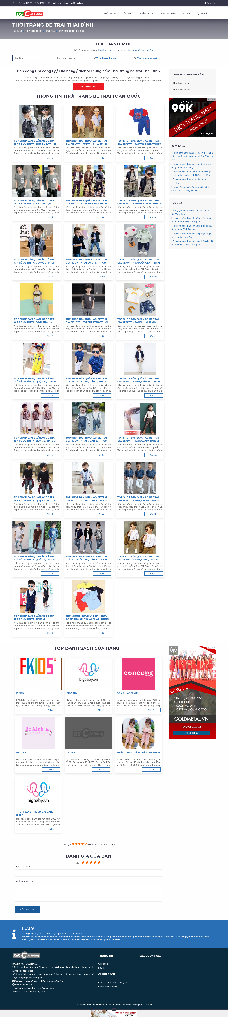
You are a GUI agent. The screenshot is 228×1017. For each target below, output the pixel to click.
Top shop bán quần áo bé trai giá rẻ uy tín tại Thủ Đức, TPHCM (35, 142)
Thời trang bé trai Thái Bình (71, 31)
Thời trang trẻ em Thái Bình (140, 50)
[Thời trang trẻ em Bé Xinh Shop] (138, 733)
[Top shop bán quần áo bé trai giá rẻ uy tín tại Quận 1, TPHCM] (140, 537)
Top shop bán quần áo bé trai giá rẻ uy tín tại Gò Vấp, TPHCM (34, 261)
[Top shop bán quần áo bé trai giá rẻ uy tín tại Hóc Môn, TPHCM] (140, 181)
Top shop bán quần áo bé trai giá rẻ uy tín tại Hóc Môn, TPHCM (139, 202)
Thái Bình (50, 31)
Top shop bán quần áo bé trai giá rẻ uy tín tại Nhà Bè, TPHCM (86, 202)
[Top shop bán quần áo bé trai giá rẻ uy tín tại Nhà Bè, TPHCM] (88, 181)
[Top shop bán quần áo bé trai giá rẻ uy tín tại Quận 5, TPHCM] (88, 478)
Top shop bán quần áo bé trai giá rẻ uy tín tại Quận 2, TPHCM (86, 558)
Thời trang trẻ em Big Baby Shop (34, 813)
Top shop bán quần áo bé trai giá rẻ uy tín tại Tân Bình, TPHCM (139, 142)
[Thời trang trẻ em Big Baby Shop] (38, 792)
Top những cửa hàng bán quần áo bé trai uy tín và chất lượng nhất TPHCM (87, 617)
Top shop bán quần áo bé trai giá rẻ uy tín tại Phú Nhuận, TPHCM (34, 202)
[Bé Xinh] (38, 733)
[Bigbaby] (88, 674)
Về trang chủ (88, 86)
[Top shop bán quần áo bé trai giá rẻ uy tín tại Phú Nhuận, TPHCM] (36, 181)
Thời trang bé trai (34, 31)
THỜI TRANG (111, 13)
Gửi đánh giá (27, 910)
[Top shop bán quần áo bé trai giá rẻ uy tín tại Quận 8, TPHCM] (88, 418)
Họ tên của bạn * (23, 866)
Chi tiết (50, 158)
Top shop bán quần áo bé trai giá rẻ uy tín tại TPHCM (34, 617)
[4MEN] (192, 136)
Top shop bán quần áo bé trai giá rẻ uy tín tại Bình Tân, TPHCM (87, 321)
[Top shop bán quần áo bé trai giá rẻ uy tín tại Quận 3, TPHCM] (36, 537)
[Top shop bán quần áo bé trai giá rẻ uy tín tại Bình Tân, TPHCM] (88, 299)
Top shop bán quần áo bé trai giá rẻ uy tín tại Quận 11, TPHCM (86, 380)
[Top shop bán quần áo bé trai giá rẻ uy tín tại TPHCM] (36, 596)
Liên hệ (102, 968)
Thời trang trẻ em (106, 50)
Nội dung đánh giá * (24, 881)
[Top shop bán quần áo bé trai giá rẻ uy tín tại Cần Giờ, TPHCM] (140, 240)
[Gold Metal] (192, 738)
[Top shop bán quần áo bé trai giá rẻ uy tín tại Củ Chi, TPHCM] (88, 240)
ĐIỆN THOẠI (147, 13)
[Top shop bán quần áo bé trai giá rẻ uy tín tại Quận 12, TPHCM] (36, 359)
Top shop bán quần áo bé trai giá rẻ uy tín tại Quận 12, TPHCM (35, 380)
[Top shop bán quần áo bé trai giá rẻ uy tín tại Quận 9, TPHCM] (36, 418)
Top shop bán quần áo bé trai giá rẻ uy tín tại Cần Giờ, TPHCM (138, 261)
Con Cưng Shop (127, 693)
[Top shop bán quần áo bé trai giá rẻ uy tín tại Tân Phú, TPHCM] (88, 121)
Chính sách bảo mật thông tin (112, 982)
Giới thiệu (103, 964)
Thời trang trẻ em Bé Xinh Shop (138, 752)
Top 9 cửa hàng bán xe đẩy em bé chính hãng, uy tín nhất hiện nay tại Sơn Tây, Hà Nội (192, 156)
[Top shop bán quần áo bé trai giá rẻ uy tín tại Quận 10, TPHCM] (140, 359)
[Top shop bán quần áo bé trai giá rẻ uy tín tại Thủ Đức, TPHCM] (36, 121)
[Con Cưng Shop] (138, 674)
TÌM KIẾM (204, 13)
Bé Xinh (21, 752)
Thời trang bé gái (147, 58)
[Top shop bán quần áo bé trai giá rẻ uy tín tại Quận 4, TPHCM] (140, 478)
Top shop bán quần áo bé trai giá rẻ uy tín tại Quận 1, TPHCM (138, 558)
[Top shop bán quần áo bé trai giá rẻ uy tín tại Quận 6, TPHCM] (36, 478)
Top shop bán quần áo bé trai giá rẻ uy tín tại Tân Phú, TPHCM (87, 142)
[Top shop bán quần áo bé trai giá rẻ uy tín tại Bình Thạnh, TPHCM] (36, 299)
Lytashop (72, 752)
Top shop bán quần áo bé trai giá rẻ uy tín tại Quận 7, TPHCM (138, 439)
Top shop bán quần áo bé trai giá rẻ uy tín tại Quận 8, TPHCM (86, 439)
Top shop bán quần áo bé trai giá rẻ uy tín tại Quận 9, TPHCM (35, 439)
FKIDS (20, 693)
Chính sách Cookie (107, 986)
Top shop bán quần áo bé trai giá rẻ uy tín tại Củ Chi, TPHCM (86, 261)
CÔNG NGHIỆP (168, 13)
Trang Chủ (17, 31)
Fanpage (211, 3)
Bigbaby (71, 693)
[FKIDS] (38, 674)
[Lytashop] (88, 733)
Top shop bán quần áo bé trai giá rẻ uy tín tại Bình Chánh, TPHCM (138, 321)
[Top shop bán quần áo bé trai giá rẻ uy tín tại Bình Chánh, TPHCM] (140, 299)
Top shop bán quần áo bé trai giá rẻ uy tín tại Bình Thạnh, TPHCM (34, 321)
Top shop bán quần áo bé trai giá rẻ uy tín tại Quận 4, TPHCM (138, 499)
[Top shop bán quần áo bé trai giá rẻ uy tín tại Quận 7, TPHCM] (140, 418)
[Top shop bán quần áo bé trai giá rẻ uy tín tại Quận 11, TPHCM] (88, 359)
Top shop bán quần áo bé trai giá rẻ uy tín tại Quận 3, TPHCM (34, 558)
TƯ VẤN (186, 13)
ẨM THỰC (129, 13)
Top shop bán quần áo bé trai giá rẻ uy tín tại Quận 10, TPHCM (138, 380)
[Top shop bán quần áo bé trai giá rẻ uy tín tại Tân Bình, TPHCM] (140, 121)
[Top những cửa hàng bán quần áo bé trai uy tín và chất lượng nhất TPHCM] (88, 596)
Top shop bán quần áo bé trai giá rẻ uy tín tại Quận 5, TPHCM (86, 499)
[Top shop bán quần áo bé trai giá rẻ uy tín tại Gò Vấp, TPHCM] (36, 240)
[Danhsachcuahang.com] (29, 13)
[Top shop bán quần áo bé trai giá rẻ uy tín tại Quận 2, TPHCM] (88, 537)
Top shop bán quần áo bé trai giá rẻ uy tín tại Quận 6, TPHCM (35, 499)
